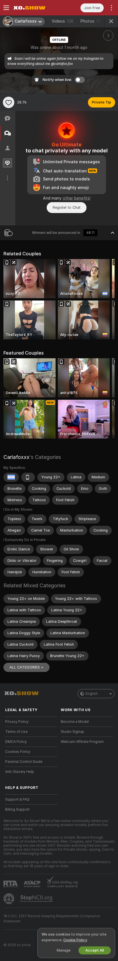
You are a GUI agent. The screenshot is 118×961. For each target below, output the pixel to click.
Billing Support (17, 809)
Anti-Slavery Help (19, 772)
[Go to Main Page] (36, 8)
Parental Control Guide (23, 762)
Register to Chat (66, 207)
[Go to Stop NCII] (37, 898)
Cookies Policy (17, 752)
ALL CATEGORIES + (26, 667)
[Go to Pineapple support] (9, 898)
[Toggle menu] (6, 7)
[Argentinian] (11, 477)
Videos (62, 21)
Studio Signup (72, 732)
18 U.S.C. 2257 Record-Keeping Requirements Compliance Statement (51, 918)
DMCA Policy (16, 742)
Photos (90, 21)
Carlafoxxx (16, 457)
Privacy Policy (17, 722)
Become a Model (75, 722)
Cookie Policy (75, 940)
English (92, 694)
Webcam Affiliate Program (82, 742)
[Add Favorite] (8, 102)
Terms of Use (16, 732)
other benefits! (77, 198)
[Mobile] (28, 477)
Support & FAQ (17, 799)
